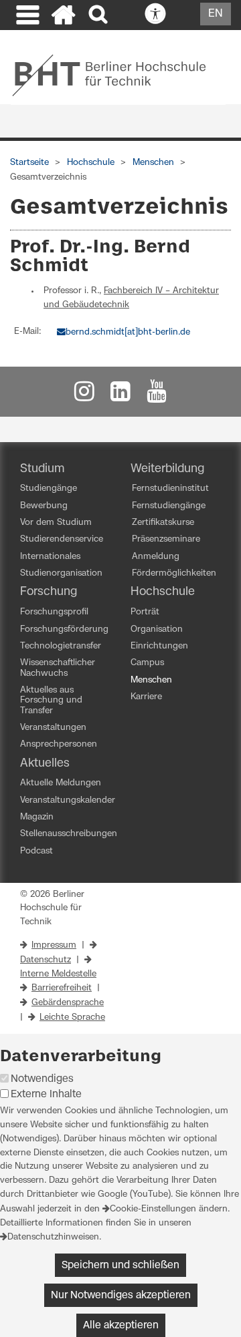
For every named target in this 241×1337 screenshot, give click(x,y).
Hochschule (90, 162)
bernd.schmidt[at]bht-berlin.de (128, 332)
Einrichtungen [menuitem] (159, 646)
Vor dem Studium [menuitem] (56, 522)
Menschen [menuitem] (151, 680)
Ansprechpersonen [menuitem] (58, 744)
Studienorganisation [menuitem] (61, 573)
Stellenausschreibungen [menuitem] (68, 833)
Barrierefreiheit (61, 988)
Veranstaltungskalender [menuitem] (67, 800)
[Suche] (99, 15)
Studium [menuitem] (42, 469)
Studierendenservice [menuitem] (61, 539)
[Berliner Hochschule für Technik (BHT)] (118, 75)
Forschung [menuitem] (48, 592)
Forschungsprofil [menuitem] (54, 612)
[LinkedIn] (120, 395)
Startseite (29, 162)
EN (215, 13)
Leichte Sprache (72, 1017)
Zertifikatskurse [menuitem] (163, 522)
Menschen (153, 162)
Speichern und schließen (120, 1265)
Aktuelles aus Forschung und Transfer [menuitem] (51, 700)
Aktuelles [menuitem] (45, 763)
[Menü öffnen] (26, 16)
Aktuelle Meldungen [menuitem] (60, 783)
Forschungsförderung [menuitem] (64, 629)
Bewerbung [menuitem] (44, 506)
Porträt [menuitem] (145, 612)
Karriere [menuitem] (146, 697)
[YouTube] (157, 395)
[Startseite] (63, 16)
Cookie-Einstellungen (153, 1209)
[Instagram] (84, 395)
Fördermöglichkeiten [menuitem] (174, 573)
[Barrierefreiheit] (184, 14)
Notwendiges (42, 1079)
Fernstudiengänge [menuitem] (169, 506)
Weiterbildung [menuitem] (167, 469)
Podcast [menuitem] (36, 851)
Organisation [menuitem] (157, 629)
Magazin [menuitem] (37, 817)
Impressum (53, 945)
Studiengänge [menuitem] (48, 488)
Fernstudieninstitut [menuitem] (170, 488)
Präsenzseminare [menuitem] (166, 539)
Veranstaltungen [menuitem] (53, 727)
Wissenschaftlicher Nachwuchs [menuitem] (57, 667)
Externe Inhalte (46, 1094)
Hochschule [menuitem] (163, 592)
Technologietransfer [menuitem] (60, 646)
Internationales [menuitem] (50, 556)
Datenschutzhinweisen (53, 1237)
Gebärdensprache (67, 1002)
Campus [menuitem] (147, 662)
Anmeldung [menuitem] (155, 556)
